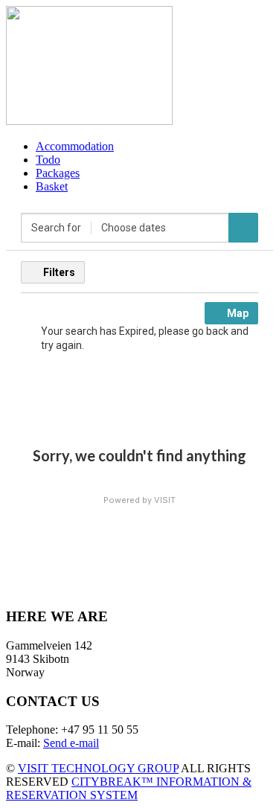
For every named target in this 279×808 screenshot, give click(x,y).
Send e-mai (69, 743)
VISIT (165, 500)
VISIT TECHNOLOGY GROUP (98, 768)
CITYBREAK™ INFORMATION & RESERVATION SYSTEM (128, 788)
